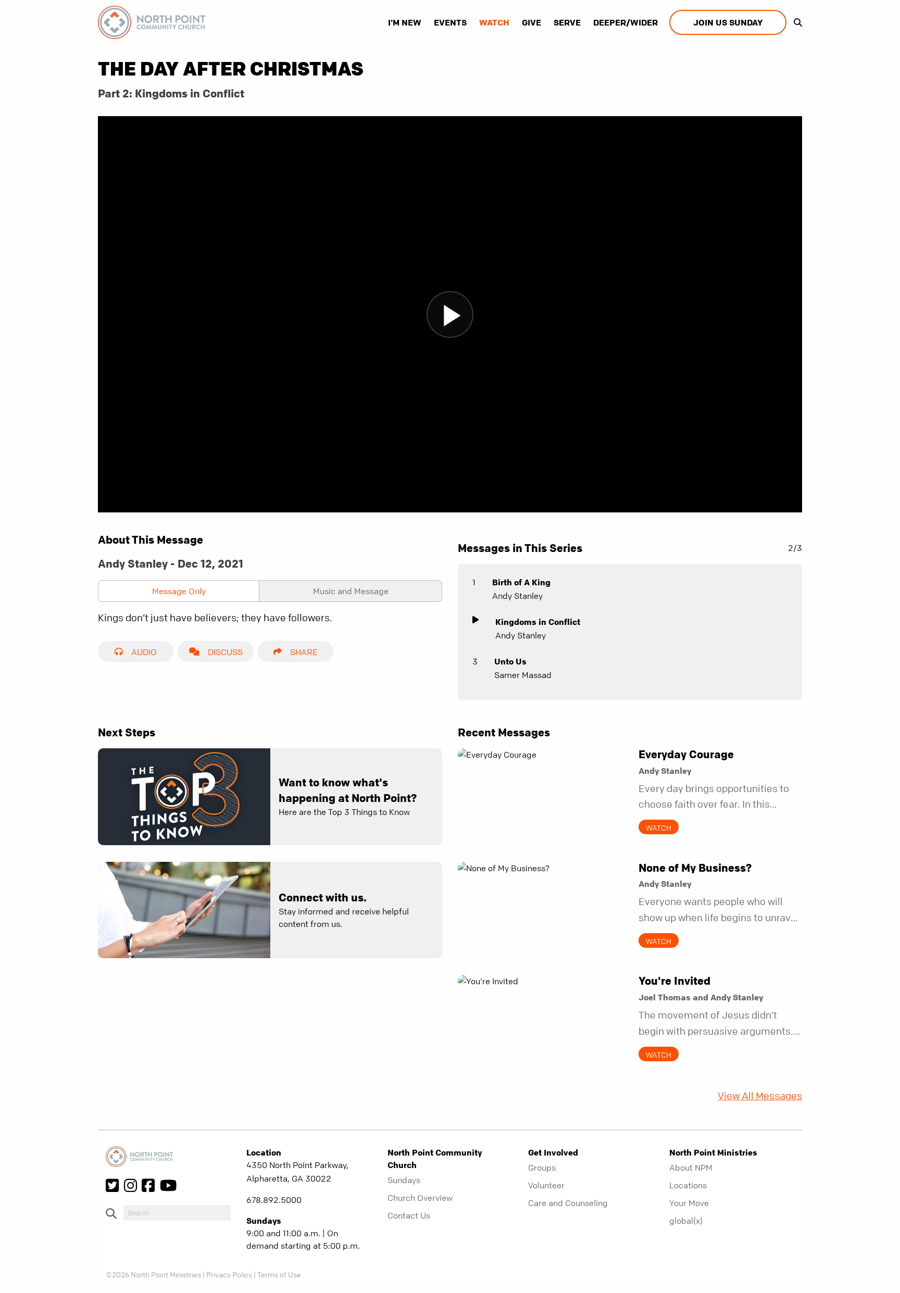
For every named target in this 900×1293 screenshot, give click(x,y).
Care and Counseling (568, 1203)
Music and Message (351, 591)
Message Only (179, 591)
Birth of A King (521, 582)
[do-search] (177, 1213)
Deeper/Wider (625, 22)
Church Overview (420, 1197)
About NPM (690, 1167)
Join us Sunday (727, 22)
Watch (494, 22)
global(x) (686, 1220)
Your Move (689, 1203)
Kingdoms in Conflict (537, 622)
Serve (567, 22)
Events (450, 22)
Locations (688, 1185)
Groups (542, 1167)
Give (531, 22)
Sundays (404, 1180)
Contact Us (409, 1215)
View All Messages (760, 1096)
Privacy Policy (229, 1274)
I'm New (404, 22)
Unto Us (510, 661)
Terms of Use (279, 1274)
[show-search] (795, 22)
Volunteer (546, 1185)
